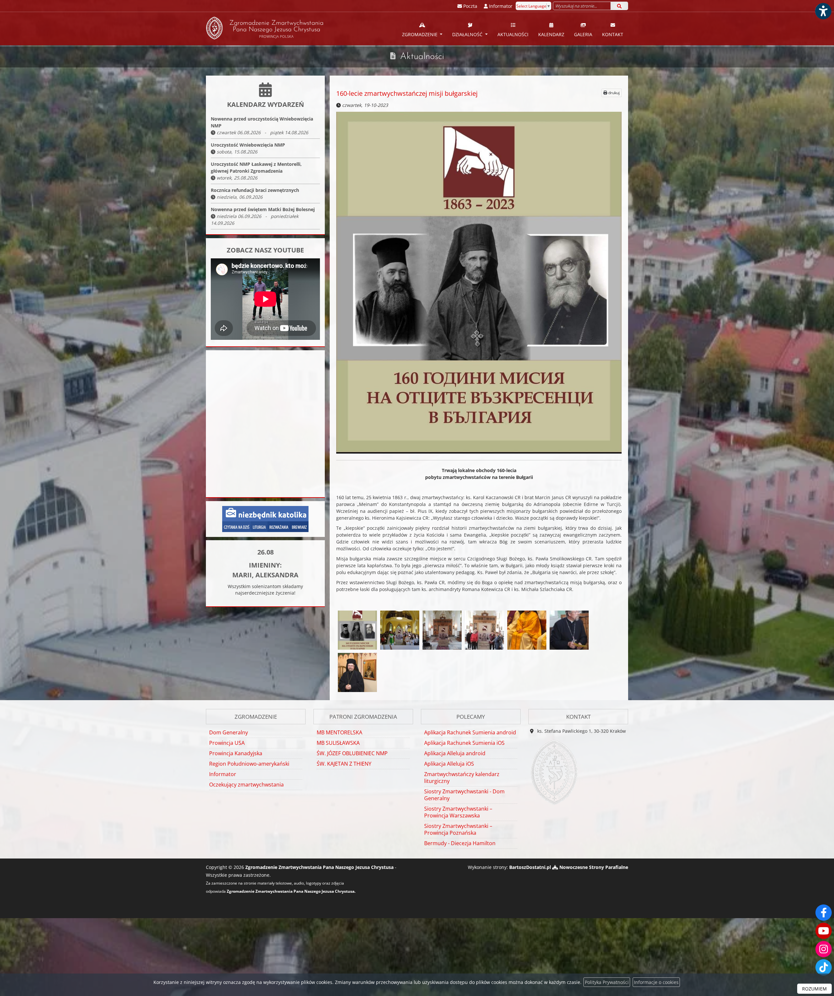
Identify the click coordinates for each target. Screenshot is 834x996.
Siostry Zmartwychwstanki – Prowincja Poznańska (458, 829)
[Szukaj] (619, 6)
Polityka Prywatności (607, 982)
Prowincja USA (227, 742)
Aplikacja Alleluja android (454, 753)
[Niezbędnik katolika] (265, 518)
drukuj (613, 92)
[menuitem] (422, 29)
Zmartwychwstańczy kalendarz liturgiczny (461, 778)
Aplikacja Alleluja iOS (449, 763)
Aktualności (512, 34)
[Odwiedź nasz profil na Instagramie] (823, 949)
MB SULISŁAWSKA (338, 742)
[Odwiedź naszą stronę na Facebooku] (823, 912)
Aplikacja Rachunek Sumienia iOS (464, 742)
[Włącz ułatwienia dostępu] (823, 11)
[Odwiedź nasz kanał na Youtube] (823, 931)
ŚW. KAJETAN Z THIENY (344, 763)
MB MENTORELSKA (339, 732)
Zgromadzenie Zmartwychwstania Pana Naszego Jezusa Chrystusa (276, 29)
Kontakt (612, 34)
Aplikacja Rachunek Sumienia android (470, 732)
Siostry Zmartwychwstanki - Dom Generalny (464, 795)
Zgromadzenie (420, 34)
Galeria (583, 34)
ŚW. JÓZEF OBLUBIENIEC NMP (352, 753)
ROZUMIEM (814, 989)
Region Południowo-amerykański (249, 763)
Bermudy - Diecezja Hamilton (460, 843)
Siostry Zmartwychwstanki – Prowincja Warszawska (458, 812)
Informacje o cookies (656, 982)
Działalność (468, 34)
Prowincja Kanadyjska (235, 753)
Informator (222, 774)
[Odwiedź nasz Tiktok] (823, 967)
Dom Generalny (228, 732)
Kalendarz (551, 34)
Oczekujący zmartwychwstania (246, 784)
